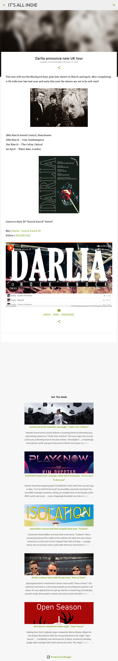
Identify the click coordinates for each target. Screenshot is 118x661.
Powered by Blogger (60, 657)
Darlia (47, 315)
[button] (59, 68)
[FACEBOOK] (22, 235)
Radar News (68, 315)
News (56, 315)
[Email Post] (59, 311)
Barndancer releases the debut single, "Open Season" (59, 626)
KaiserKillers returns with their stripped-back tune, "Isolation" (59, 529)
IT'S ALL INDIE (23, 4)
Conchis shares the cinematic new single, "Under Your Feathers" (59, 427)
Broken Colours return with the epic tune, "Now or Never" (59, 577)
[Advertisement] (59, 366)
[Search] (114, 5)
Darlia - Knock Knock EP (26, 230)
